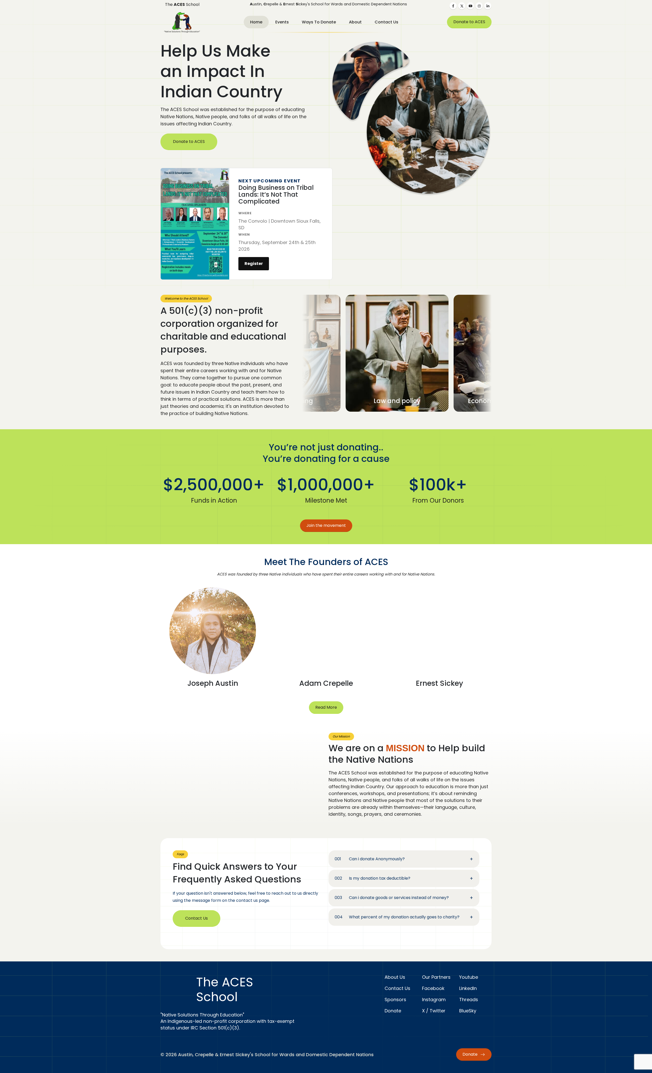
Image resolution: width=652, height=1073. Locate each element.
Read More (326, 707)
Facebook (433, 988)
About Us (395, 977)
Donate (393, 1011)
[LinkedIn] (487, 5)
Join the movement (326, 525)
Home (256, 22)
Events (282, 22)
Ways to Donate (319, 22)
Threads (468, 999)
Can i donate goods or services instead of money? (399, 898)
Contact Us (386, 22)
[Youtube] (470, 5)
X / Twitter (433, 1011)
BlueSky (467, 1011)
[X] (461, 5)
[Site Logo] (181, 22)
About (355, 22)
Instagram (434, 999)
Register (253, 263)
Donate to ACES (469, 22)
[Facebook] (453, 5)
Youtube (468, 977)
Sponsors (395, 999)
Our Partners (436, 977)
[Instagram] (479, 5)
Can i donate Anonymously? (377, 859)
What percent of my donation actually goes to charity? (404, 917)
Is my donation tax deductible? (379, 878)
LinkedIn (468, 988)
